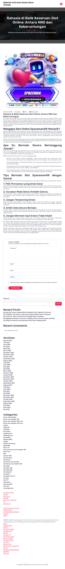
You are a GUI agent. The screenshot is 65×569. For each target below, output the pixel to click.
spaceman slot (7, 544)
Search (6, 299)
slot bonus (6, 460)
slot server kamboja (8, 536)
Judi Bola (6, 429)
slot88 (13, 121)
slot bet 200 (7, 456)
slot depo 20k (7, 470)
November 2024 (8, 379)
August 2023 (7, 403)
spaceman (6, 482)
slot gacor (6, 474)
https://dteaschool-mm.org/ (11, 508)
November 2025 (8, 354)
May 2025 (6, 367)
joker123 (5, 533)
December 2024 (8, 377)
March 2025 (7, 371)
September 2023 (9, 401)
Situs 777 (6, 447)
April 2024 (6, 393)
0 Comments (34, 112)
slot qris (6, 478)
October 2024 (8, 381)
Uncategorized (8, 488)
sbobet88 (6, 445)
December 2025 (8, 352)
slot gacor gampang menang (11, 512)
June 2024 (6, 389)
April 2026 (6, 348)
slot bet (5, 527)
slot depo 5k (7, 472)
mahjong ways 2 (7, 510)
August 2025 (7, 361)
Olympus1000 (7, 439)
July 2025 (6, 363)
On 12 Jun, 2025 (7, 112)
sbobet (5, 441)
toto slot (6, 486)
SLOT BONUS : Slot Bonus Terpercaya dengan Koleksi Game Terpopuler (27, 314)
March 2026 (7, 350)
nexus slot (6, 542)
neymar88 (6, 437)
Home (29, 30)
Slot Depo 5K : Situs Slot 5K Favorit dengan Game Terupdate (23, 316)
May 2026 (6, 346)
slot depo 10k (7, 468)
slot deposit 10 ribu (8, 492)
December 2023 (8, 395)
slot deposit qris (7, 531)
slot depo (6, 466)
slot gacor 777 (7, 535)
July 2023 (6, 405)
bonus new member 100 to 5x (13, 423)
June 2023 (6, 407)
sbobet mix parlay (9, 443)
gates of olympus (8, 538)
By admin (17, 112)
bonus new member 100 (11, 419)
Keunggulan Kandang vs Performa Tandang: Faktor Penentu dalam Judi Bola (29, 318)
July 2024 (6, 387)
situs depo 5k (7, 504)
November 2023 (8, 397)
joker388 (5, 498)
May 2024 (6, 391)
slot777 (5, 480)
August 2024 (7, 385)
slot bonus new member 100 (12, 464)
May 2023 (6, 409)
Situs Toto (6, 451)
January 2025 (8, 375)
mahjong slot (7, 433)
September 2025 (9, 359)
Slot (34, 30)
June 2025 (6, 365)
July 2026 (6, 342)
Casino (5, 425)
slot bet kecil (7, 458)
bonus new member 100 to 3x (13, 421)
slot (4, 502)
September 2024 (9, 383)
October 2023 (8, 399)
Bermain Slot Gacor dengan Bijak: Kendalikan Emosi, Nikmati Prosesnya (27, 312)
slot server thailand (8, 529)
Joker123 (6, 427)
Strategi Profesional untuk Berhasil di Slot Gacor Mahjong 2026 (24, 320)
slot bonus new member (11, 462)
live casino (6, 431)
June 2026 (6, 344)
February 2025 (8, 373)
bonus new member (9, 417)
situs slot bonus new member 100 (14, 449)
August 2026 (7, 340)
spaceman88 (7, 484)
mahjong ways (8, 435)
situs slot (5, 513)
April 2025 (6, 369)
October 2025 (8, 357)
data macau (6, 496)
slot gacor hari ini (9, 476)
